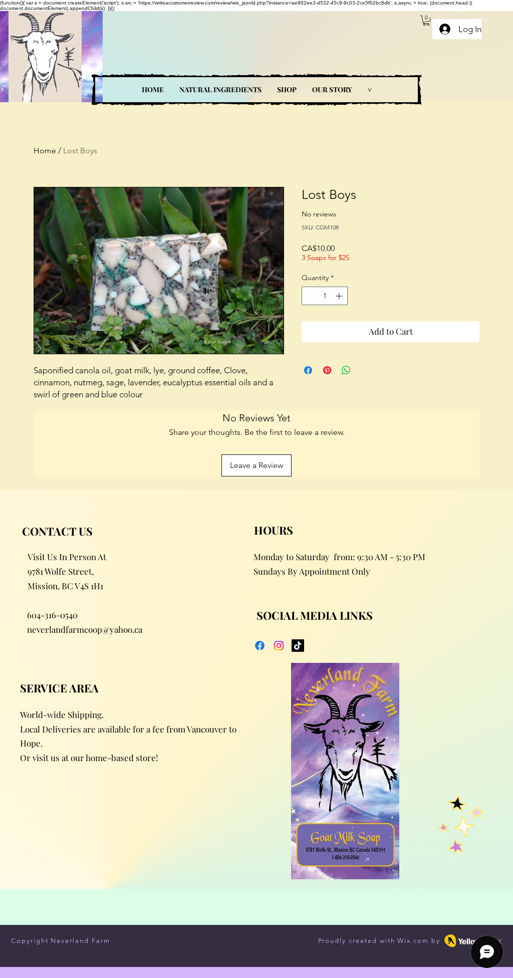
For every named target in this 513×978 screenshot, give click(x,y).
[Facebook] (259, 645)
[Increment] (340, 296)
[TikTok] (298, 645)
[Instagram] (279, 645)
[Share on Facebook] (308, 370)
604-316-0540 (52, 614)
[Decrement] (309, 296)
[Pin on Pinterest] (327, 370)
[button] (426, 21)
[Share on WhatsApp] (346, 370)
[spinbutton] (325, 296)
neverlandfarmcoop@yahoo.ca (84, 629)
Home (45, 150)
